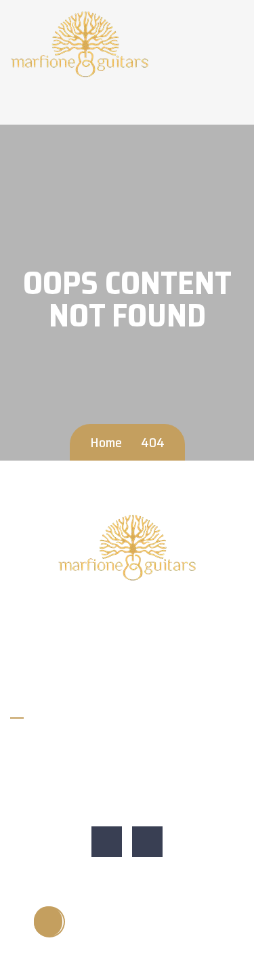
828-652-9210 (52, 743)
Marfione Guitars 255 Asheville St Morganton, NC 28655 (123, 774)
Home (106, 442)
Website (38, 805)
